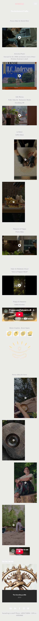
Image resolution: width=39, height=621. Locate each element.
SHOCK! (19, 4)
